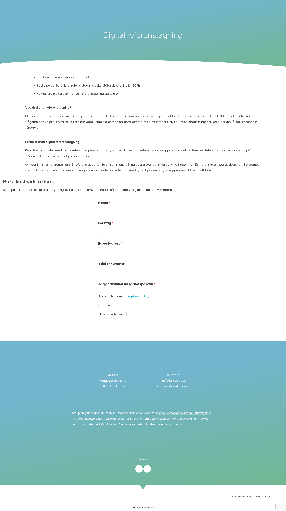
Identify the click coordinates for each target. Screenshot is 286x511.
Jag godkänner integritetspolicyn (125, 284)
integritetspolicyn (137, 296)
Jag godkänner (124, 296)
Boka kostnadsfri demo (112, 313)
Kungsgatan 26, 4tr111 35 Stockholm (113, 383)
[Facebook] (147, 469)
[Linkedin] (139, 469)
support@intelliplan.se (173, 386)
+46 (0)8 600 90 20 (172, 381)
